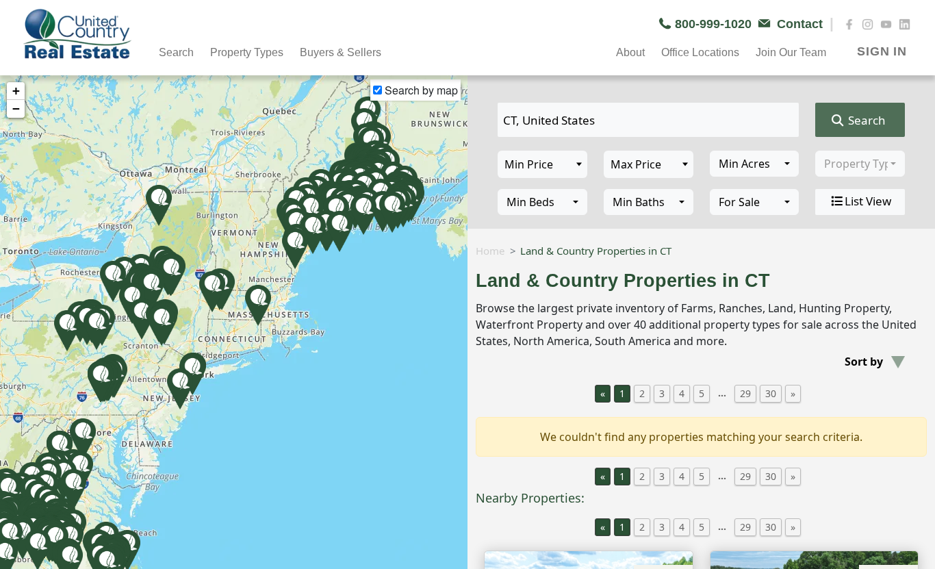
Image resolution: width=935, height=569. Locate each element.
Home (490, 250)
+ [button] (16, 91)
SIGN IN (882, 51)
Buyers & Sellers (340, 52)
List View (868, 201)
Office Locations (700, 52)
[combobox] (754, 164)
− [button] (16, 108)
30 (770, 393)
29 (745, 393)
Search (865, 120)
